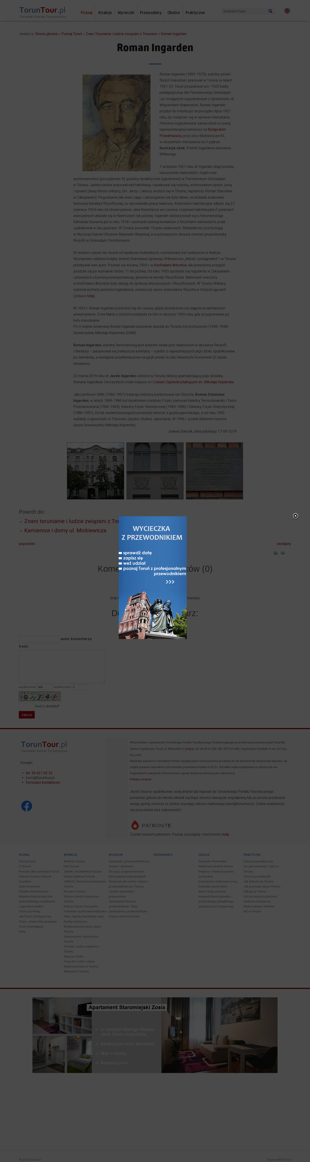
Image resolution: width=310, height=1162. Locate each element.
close (295, 516)
